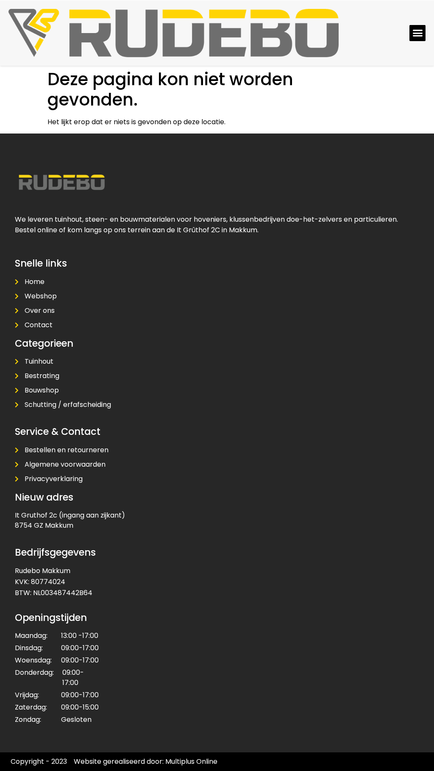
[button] (417, 33)
